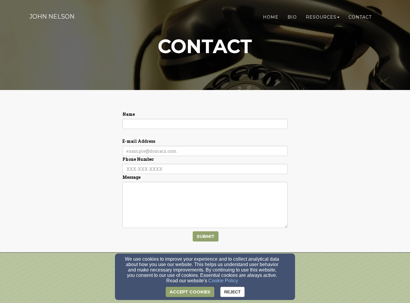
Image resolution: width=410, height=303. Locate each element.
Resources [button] (321, 17)
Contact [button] (360, 17)
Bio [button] (292, 17)
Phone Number (138, 159)
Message (131, 177)
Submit (206, 236)
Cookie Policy (223, 280)
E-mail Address (138, 141)
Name (128, 114)
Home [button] (271, 17)
